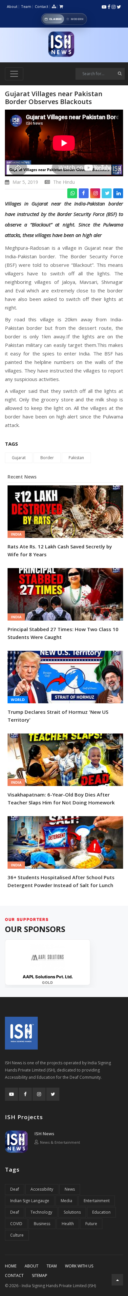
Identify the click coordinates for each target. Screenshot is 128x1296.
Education (101, 1212)
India (16, 534)
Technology (41, 1212)
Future (91, 1223)
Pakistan (76, 457)
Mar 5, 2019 (25, 182)
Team (26, 6)
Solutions (72, 1212)
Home (10, 1266)
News (70, 1189)
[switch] (64, 19)
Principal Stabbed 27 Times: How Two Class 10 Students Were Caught (63, 633)
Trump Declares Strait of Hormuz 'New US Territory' (58, 716)
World (18, 699)
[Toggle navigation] (14, 73)
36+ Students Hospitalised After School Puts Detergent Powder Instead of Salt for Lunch (61, 881)
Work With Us (79, 1266)
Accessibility (42, 1189)
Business (42, 1223)
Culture (17, 1235)
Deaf (14, 1189)
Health (68, 1223)
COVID (16, 1223)
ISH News (44, 1134)
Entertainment (97, 1200)
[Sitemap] (54, 7)
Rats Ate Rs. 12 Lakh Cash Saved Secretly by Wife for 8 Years (60, 550)
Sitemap (39, 1275)
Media (66, 1200)
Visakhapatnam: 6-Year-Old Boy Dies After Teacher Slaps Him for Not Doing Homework (61, 798)
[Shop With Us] (61, 7)
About (12, 6)
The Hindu (64, 182)
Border (47, 457)
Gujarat (19, 457)
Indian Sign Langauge (29, 1200)
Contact (41, 6)
